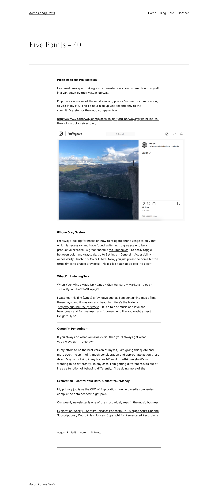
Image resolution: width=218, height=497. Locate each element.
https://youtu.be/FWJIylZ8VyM (78, 307)
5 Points (96, 432)
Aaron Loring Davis (42, 13)
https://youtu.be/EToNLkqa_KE (79, 289)
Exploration (108, 389)
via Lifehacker (118, 250)
